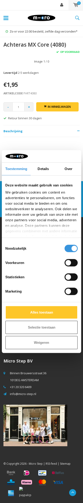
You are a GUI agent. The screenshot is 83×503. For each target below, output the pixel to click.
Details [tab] (43, 169)
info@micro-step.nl (23, 394)
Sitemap (65, 464)
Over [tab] (68, 169)
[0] (75, 5)
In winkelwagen (59, 107)
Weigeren (41, 342)
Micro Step (36, 464)
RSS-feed (51, 464)
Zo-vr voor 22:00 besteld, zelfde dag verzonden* (43, 31)
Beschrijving (13, 131)
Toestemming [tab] (16, 169)
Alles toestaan (41, 312)
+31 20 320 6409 (20, 387)
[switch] (71, 262)
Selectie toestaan (41, 327)
